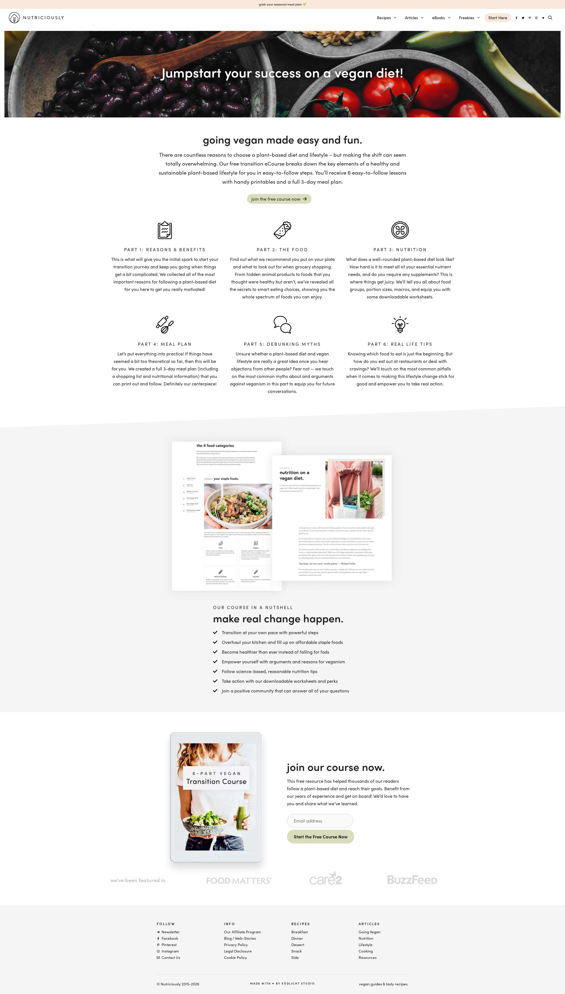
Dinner (297, 938)
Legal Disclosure (238, 951)
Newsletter (171, 931)
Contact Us (171, 957)
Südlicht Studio (298, 983)
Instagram (170, 951)
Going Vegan (369, 931)
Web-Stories (245, 938)
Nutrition (366, 938)
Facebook (170, 938)
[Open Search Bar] (550, 17)
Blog (228, 938)
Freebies (466, 17)
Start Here (497, 17)
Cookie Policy (235, 957)
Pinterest (169, 944)
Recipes (384, 17)
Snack (296, 951)
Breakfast (299, 931)
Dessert (297, 944)
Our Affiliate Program (242, 931)
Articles (411, 17)
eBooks (438, 17)
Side (295, 957)
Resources (368, 957)
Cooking (366, 951)
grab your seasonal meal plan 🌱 (282, 4)
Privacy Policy (236, 944)
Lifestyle (366, 944)
